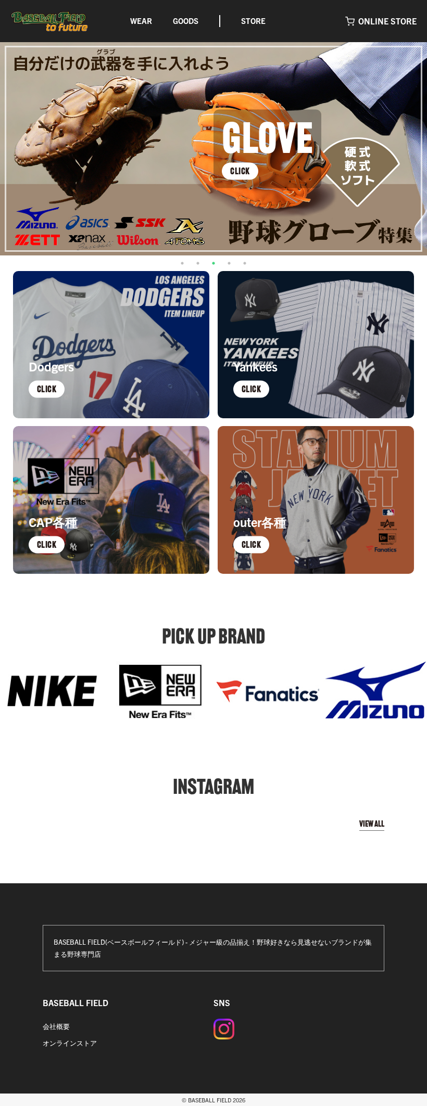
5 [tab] (245, 263)
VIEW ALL (371, 824)
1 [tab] (182, 263)
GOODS (185, 20)
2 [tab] (198, 263)
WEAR (141, 20)
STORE (253, 20)
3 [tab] (213, 263)
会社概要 (56, 1026)
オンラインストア (70, 1042)
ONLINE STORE (387, 21)
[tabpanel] (213, 148)
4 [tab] (229, 263)
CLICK (240, 170)
